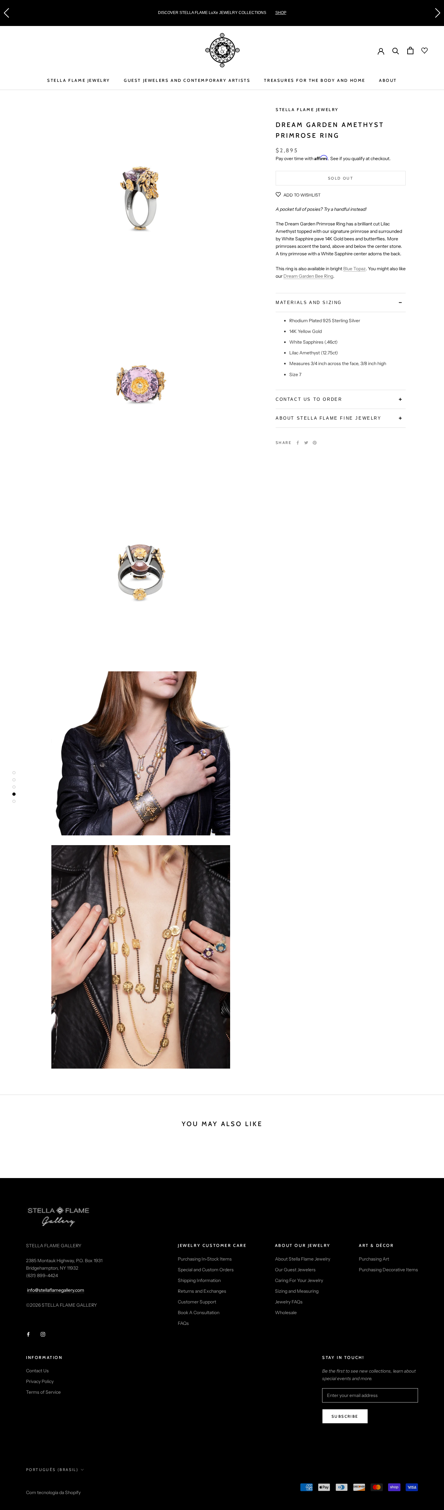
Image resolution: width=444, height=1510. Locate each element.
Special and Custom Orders (206, 1270)
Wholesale (286, 1312)
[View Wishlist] (420, 51)
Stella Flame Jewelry (307, 109)
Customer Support (197, 1302)
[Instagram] (43, 1334)
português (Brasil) (52, 1469)
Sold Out (340, 178)
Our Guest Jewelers (295, 1270)
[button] (6, 13)
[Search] (395, 50)
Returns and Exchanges (202, 1291)
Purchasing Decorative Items (388, 1270)
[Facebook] (298, 443)
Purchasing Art (374, 1259)
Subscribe (345, 1416)
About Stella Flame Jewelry (302, 1259)
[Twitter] (306, 443)
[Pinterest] (315, 443)
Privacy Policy (40, 1381)
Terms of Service (43, 1392)
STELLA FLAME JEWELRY (78, 80)
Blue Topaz (354, 269)
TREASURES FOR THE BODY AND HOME (314, 80)
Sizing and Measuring (297, 1291)
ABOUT (388, 80)
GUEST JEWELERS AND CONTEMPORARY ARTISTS (187, 80)
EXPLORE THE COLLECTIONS (301, 12)
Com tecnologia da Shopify (53, 1492)
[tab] (341, 302)
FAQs (183, 1323)
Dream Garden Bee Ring (308, 276)
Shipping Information (199, 1280)
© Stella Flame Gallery (55, 1484)
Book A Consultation (198, 1312)
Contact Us (37, 1371)
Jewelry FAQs (289, 1302)
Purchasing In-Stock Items (205, 1259)
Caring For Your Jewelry (299, 1280)
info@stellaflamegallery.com (55, 1290)
